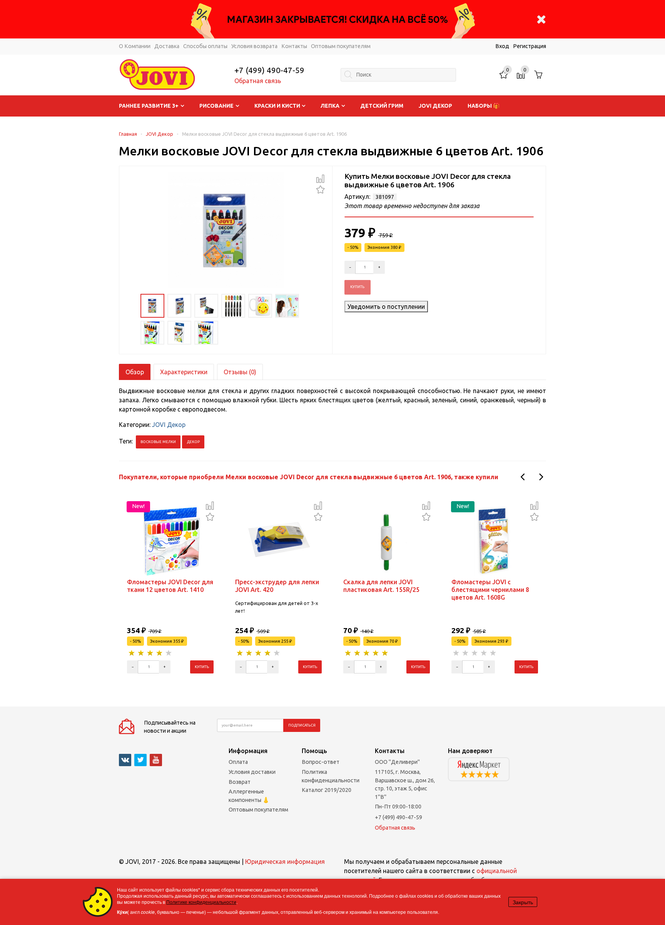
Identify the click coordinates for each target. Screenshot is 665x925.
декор (193, 442)
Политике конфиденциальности (201, 901)
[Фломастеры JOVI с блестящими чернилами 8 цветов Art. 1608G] (494, 539)
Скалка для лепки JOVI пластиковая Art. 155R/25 (381, 585)
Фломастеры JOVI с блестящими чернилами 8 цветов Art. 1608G (490, 589)
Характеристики (183, 371)
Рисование (216, 106)
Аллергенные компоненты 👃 (249, 795)
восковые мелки (158, 442)
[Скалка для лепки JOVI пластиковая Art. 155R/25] (386, 539)
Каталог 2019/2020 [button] (326, 790)
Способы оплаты (205, 46)
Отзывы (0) (240, 371)
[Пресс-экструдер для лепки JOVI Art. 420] (278, 539)
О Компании (134, 46)
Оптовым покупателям (341, 46)
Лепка (330, 106)
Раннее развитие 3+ (149, 106)
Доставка (166, 46)
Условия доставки (252, 772)
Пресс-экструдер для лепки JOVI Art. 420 (277, 585)
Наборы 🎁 (484, 106)
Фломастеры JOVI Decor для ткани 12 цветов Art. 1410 (170, 585)
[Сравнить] (320, 178)
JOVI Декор (435, 106)
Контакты (294, 46)
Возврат (240, 782)
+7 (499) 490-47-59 (269, 70)
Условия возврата (254, 46)
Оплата (238, 762)
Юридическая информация (285, 861)
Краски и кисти (277, 106)
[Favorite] (320, 188)
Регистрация (529, 46)
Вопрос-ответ (320, 762)
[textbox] (398, 75)
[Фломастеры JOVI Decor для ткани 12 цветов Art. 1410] (170, 539)
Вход (502, 46)
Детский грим (381, 106)
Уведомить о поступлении (386, 306)
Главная (128, 134)
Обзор (134, 371)
